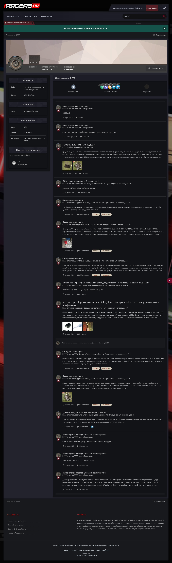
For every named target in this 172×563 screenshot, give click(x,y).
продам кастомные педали (75, 106)
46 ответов (83, 427)
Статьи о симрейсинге (17, 529)
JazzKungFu (79, 415)
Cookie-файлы (102, 550)
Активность (46, 16)
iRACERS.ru (14, 16)
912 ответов (85, 193)
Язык (66, 550)
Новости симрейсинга (16, 521)
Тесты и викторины (15, 525)
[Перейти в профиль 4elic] (14, 163)
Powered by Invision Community (86, 555)
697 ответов (84, 214)
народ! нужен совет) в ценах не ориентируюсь (84, 434)
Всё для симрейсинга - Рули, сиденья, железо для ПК (109, 184)
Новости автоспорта (16, 533)
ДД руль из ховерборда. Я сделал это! (80, 181)
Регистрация (152, 8)
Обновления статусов (151, 16)
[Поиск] (164, 16)
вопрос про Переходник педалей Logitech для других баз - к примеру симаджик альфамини (105, 283)
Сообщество (30, 16)
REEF (64, 109)
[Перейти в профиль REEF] (58, 107)
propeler (77, 184)
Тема (74, 550)
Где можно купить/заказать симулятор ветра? (84, 412)
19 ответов (83, 446)
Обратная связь (86, 550)
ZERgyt (77, 203)
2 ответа (80, 117)
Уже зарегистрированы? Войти (127, 8)
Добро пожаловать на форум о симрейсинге (84, 28)
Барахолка (88, 109)
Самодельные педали (72, 200)
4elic (19, 162)
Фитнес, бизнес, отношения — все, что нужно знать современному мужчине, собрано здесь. (86, 545)
